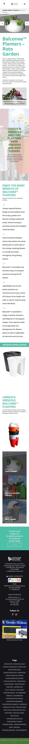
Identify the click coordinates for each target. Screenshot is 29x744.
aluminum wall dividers (14, 669)
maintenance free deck (9, 707)
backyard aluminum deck (10, 672)
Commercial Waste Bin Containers (14, 675)
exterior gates (20, 689)
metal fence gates (21, 707)
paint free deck (14, 715)
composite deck (21, 681)
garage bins (9, 695)
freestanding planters (9, 692)
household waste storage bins (10, 704)
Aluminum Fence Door (19, 664)
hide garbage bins (18, 695)
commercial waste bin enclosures (14, 678)
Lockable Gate (23, 704)
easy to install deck (10, 689)
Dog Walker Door (18, 687)
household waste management (14, 701)
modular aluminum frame (18, 710)
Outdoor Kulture (7, 10)
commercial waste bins (10, 681)
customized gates (9, 684)
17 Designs (14, 742)
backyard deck (21, 672)
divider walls (9, 687)
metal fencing (7, 710)
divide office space (20, 684)
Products (15, 10)
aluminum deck (8, 664)
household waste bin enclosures (14, 698)
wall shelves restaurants (8, 730)
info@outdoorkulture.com (15, 571)
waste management (21, 730)
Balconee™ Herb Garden (14, 23)
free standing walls (20, 692)
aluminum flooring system (10, 666)
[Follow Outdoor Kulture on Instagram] (16, 614)
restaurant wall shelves (20, 724)
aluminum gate (22, 666)
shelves (11, 727)
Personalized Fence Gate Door (15, 718)
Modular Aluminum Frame (14, 640)
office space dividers (18, 712)
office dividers (8, 712)
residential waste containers (14, 721)
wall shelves (17, 727)
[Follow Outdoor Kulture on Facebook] (12, 614)
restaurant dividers (8, 724)
